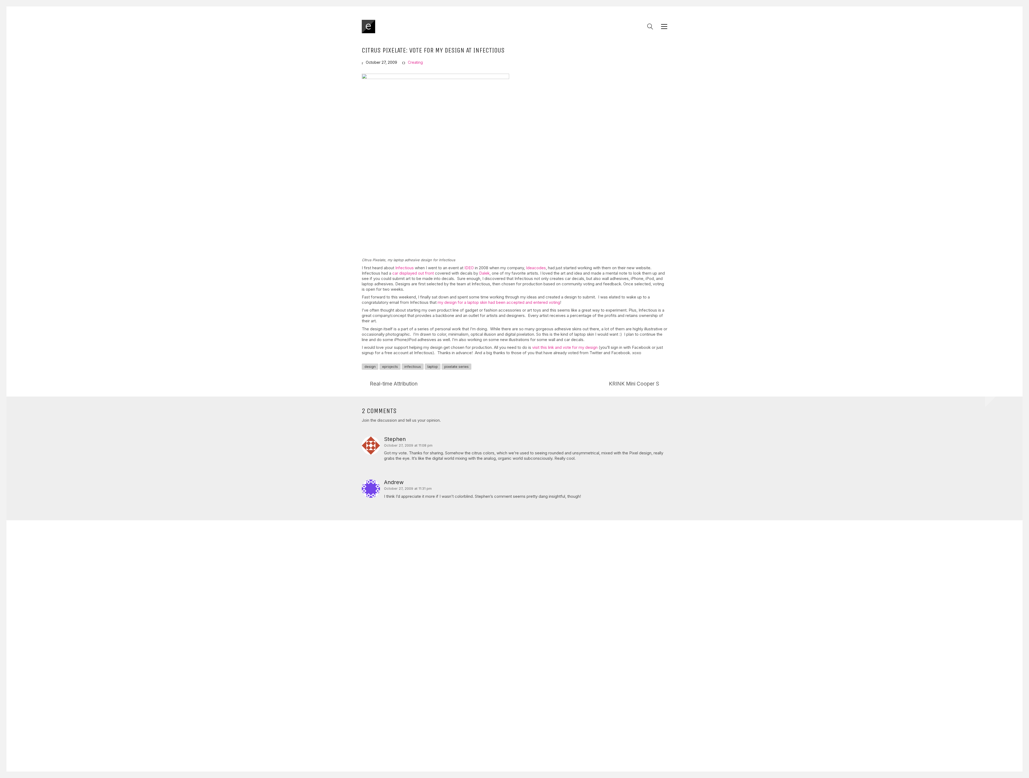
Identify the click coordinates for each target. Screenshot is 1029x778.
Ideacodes (536, 267)
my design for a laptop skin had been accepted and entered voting (499, 302)
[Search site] (650, 27)
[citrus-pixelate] (435, 163)
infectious (412, 366)
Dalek (484, 273)
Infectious (404, 267)
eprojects (390, 366)
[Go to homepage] (368, 26)
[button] (664, 26)
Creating (415, 62)
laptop (432, 366)
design (370, 366)
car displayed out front (413, 273)
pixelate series (456, 366)
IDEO (469, 267)
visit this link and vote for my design (565, 347)
